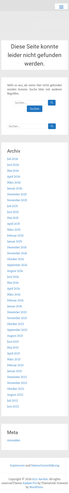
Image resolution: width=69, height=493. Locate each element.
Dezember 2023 (17, 312)
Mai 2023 (13, 347)
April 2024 (13, 288)
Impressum (17, 465)
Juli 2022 (12, 400)
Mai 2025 (13, 218)
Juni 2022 (13, 406)
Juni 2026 (13, 165)
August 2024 (15, 271)
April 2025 (13, 223)
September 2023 (17, 330)
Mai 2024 (13, 282)
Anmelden (13, 440)
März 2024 (14, 294)
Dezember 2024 (17, 247)
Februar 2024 (15, 300)
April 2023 (13, 353)
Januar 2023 (14, 371)
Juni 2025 (13, 212)
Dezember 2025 (17, 194)
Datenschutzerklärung (45, 465)
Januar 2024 (14, 306)
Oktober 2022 (15, 389)
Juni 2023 (13, 341)
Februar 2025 (15, 235)
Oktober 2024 (15, 259)
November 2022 (17, 383)
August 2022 (15, 394)
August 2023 (15, 335)
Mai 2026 (13, 170)
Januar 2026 (14, 188)
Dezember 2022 (17, 377)
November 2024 (17, 253)
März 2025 (14, 229)
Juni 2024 (13, 277)
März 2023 (14, 359)
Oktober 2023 (15, 324)
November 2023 (17, 318)
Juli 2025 (12, 206)
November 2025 (17, 200)
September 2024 (17, 265)
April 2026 (13, 176)
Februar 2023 (15, 365)
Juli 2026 (12, 159)
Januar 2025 (14, 241)
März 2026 (14, 182)
